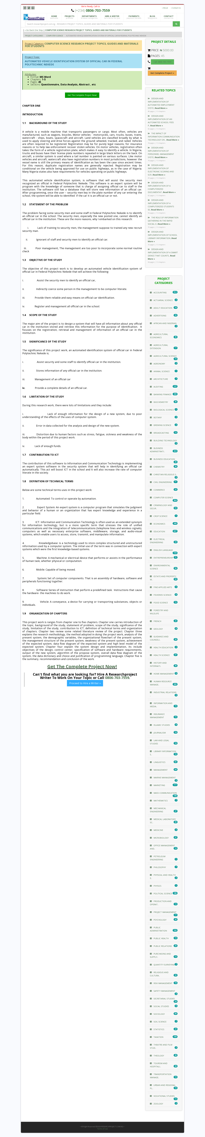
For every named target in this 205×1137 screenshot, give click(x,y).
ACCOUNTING (160, 292)
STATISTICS (158, 1029)
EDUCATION (159, 531)
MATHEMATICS (160, 800)
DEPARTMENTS (89, 17)
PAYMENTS (134, 17)
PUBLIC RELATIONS (162, 946)
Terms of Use (102, 1129)
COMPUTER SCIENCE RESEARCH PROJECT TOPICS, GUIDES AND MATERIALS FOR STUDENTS (88, 30)
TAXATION (158, 1037)
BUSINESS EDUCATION (164, 459)
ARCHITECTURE (160, 379)
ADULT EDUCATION (162, 308)
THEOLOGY (158, 1055)
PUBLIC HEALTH (161, 938)
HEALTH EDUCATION (163, 647)
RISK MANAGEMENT (162, 983)
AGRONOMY (159, 363)
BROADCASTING (161, 432)
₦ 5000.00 (166, 50)
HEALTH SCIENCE (161, 655)
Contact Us (176, 8)
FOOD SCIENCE (160, 602)
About (165, 8)
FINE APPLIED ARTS (162, 587)
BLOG (152, 17)
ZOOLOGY (158, 1103)
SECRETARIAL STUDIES (164, 998)
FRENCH (157, 621)
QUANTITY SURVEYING (164, 964)
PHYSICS (157, 886)
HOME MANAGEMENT (163, 673)
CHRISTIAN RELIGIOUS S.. (165, 474)
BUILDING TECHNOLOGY (165, 440)
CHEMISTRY (158, 466)
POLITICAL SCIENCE (162, 893)
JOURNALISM (159, 732)
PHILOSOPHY (159, 867)
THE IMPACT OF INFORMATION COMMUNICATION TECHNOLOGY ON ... (164, 136)
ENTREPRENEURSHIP (163, 557)
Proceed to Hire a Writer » (85, 683)
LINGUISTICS (159, 762)
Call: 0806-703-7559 (162, 62)
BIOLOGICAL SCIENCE (163, 409)
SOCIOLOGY (159, 1014)
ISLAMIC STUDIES (161, 725)
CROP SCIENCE (160, 516)
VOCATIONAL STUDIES (164, 1096)
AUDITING (158, 386)
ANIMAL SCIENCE (161, 371)
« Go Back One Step (34, 30)
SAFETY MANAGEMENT (164, 991)
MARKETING (159, 785)
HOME (54, 17)
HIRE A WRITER (112, 17)
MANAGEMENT (160, 770)
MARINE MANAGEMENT (164, 777)
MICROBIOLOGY (161, 837)
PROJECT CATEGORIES (34, 35)
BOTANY (157, 417)
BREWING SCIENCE (162, 425)
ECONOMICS (159, 523)
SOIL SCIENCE (159, 1021)
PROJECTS (69, 17)
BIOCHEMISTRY (160, 402)
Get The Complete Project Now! (82, 95)
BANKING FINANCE (162, 394)
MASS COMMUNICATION (165, 793)
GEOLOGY (158, 629)
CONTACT (168, 17)
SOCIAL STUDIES (161, 1006)
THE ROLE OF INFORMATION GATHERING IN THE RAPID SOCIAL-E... (163, 220)
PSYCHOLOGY (159, 919)
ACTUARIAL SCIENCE (163, 300)
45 (162, 56)
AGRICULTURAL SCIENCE (165, 356)
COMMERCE (159, 490)
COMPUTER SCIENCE (54, 35)
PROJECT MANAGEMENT (164, 912)
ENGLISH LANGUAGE (163, 550)
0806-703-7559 (117, 677)
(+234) (92, 10)
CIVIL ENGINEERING (162, 482)
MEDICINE (158, 830)
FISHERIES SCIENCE (162, 595)
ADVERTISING (159, 315)
